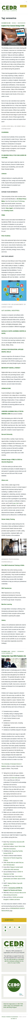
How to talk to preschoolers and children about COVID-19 (14, 878)
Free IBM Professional (7, 565)
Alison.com (4, 480)
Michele (14, 23)
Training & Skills (19, 565)
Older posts (9, 920)
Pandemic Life (9, 653)
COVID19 (3, 653)
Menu (24, 6)
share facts (14, 777)
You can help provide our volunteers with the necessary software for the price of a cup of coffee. (14, 961)
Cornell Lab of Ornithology (17, 201)
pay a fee (15, 503)
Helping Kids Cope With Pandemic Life (13, 656)
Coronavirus (20, 651)
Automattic (14, 1018)
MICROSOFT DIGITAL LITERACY (10, 368)
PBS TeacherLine (6, 588)
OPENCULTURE (6, 388)
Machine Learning (6, 604)
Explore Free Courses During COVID (12, 26)
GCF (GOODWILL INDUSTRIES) (10, 310)
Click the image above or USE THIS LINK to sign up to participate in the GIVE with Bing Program (13, 1005)
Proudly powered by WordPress (10, 1016)
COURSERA (4, 132)
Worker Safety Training (8, 519)
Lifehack (3, 173)
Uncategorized (21, 23)
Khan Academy (5, 236)
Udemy (3, 620)
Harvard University (6, 434)
